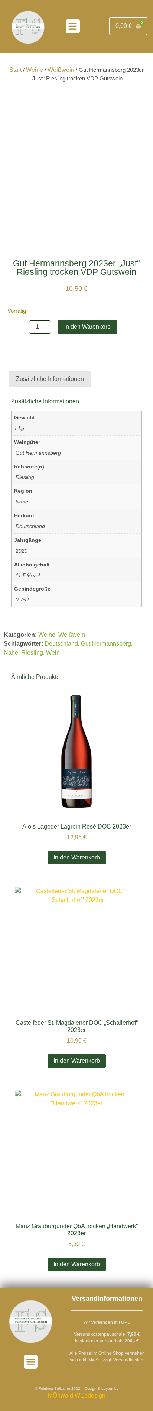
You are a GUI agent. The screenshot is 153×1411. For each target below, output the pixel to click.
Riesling (32, 652)
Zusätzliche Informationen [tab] (50, 379)
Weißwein (61, 70)
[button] (73, 26)
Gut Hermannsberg (106, 644)
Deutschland (61, 644)
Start (15, 70)
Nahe (11, 652)
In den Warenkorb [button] (76, 857)
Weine (34, 70)
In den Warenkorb (87, 327)
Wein (53, 652)
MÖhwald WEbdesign (76, 1395)
